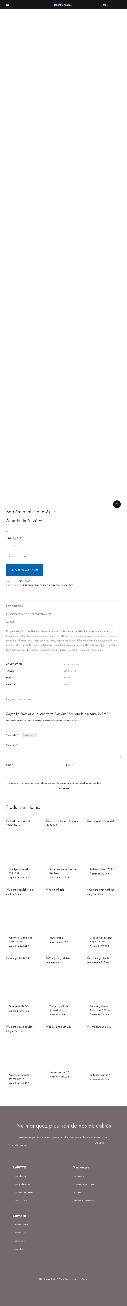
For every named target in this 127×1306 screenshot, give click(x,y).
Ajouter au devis (24, 570)
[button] (14, 537)
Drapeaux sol (59, 585)
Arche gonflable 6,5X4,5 (102, 869)
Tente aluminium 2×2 (60, 1072)
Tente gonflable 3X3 (19, 1006)
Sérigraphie (79, 1176)
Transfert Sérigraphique (84, 1184)
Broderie (77, 1192)
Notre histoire (20, 1176)
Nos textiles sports (22, 1184)
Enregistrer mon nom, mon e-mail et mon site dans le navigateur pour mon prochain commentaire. (55, 782)
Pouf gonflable (56, 937)
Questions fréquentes (24, 1192)
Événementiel (20, 1232)
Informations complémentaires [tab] (28, 614)
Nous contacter (21, 1200)
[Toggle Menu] (7, 4)
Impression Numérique (84, 1200)
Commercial (20, 1240)
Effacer (15, 545)
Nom (9, 764)
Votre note (12, 734)
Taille (8, 531)
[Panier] (112, 4)
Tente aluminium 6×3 (100, 1074)
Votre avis (12, 745)
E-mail (69, 764)
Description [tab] (14, 606)
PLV (71, 585)
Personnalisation (21, 1224)
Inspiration (19, 1249)
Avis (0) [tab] (10, 622)
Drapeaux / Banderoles (36, 585)
